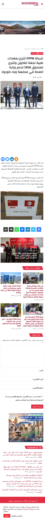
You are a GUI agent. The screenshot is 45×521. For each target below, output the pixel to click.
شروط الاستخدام (28, 509)
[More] (16, 159)
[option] (22, 250)
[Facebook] (3, 159)
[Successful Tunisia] (30, 4)
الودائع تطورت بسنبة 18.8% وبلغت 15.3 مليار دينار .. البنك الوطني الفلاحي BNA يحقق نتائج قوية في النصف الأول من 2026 (22, 454)
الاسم (41, 370)
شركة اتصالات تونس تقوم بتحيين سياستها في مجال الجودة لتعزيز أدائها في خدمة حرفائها (11, 289)
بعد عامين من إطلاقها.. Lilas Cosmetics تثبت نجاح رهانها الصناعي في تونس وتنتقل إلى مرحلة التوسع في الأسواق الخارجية (22, 469)
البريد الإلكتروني (37, 379)
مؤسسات (26, 49)
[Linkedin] (12, 159)
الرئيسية (39, 49)
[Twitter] (7, 159)
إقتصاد (33, 49)
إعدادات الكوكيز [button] (16, 516)
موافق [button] (7, 516)
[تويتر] (33, 229)
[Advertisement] (22, 134)
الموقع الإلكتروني (38, 388)
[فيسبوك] (39, 229)
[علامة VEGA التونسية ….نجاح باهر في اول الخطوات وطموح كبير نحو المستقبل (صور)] (11, 310)
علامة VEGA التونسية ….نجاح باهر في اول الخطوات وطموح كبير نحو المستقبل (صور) (11, 322)
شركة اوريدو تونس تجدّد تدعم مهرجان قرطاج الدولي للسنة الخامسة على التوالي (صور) (25, 255)
